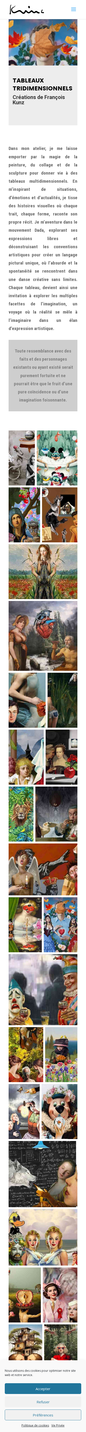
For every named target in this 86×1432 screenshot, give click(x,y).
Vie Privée (57, 1425)
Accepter (43, 1388)
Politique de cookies (35, 1425)
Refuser (43, 1401)
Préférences (43, 1415)
